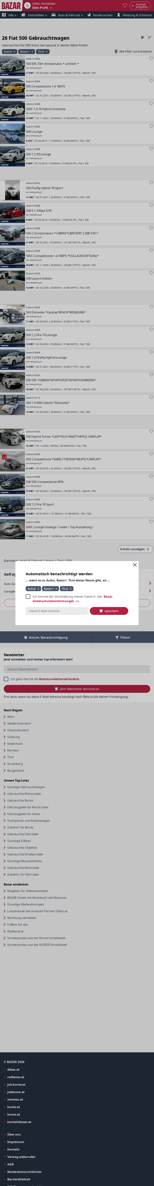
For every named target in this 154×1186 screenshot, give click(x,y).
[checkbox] (77, 598)
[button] (135, 565)
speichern (112, 611)
